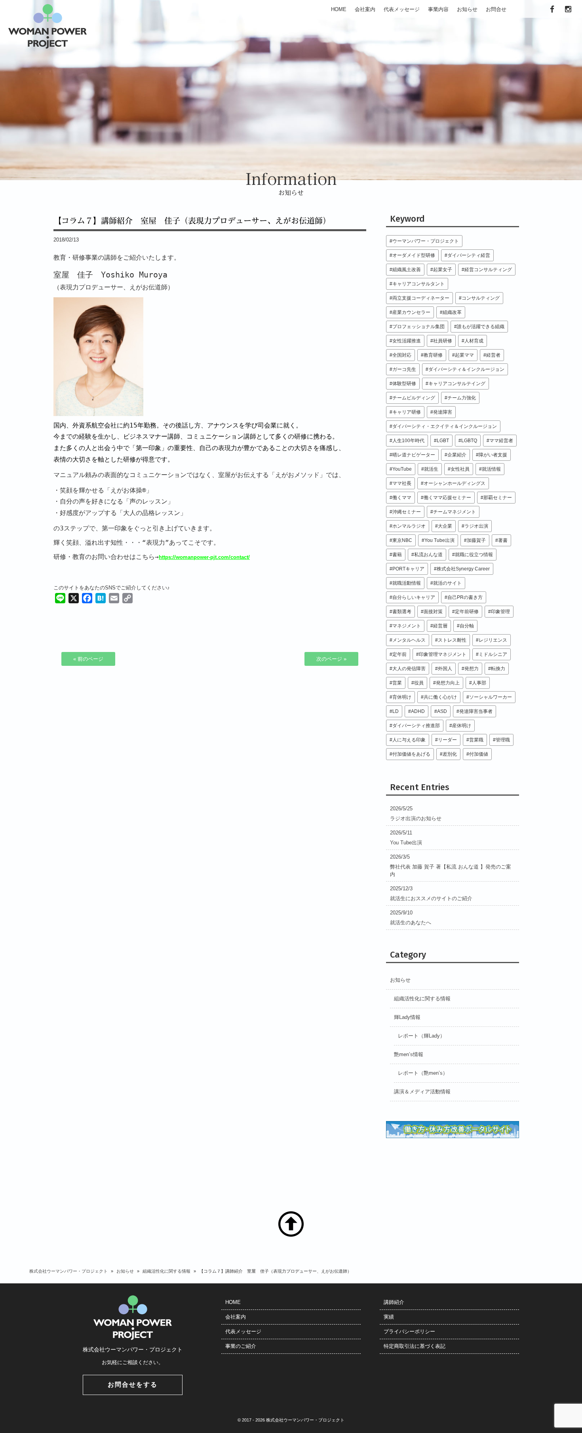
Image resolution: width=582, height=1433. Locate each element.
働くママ (401, 497)
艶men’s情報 (408, 1054)
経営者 (493, 354)
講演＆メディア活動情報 (422, 1092)
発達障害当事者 (476, 711)
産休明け (461, 725)
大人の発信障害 (409, 668)
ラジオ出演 (476, 525)
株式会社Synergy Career (463, 568)
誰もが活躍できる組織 (480, 326)
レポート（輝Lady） (421, 1036)
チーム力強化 (461, 397)
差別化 (450, 753)
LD (395, 711)
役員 (419, 682)
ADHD (418, 711)
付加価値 (478, 753)
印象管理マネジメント (442, 654)
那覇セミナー (497, 497)
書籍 (397, 554)
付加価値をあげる (411, 753)
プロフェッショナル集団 (418, 326)
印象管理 (500, 611)
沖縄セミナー (406, 511)
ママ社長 (401, 483)
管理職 (503, 739)
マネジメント (406, 625)
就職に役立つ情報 (474, 554)
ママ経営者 (501, 440)
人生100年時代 (408, 440)
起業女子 (442, 269)
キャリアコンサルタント (418, 283)
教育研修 (433, 354)
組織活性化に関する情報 (422, 999)
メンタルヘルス (409, 639)
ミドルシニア (493, 654)
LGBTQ (469, 440)
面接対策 (433, 611)
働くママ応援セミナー (447, 497)
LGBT (443, 440)
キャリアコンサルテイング (456, 383)
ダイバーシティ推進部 (416, 725)
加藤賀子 (476, 540)
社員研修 (442, 340)
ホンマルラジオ (409, 525)
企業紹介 (456, 454)
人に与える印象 (409, 739)
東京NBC (402, 540)
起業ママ (464, 354)
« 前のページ (88, 659)
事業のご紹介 (240, 1346)
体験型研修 (404, 383)
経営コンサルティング (488, 269)
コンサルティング (481, 297)
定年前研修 (467, 611)
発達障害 (442, 411)
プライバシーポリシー (409, 1331)
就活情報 (491, 468)
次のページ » (331, 659)
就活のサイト (447, 582)
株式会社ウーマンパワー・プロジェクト (68, 1271)
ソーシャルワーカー (490, 696)
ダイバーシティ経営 (468, 255)
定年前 (399, 654)
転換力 (498, 668)
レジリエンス (493, 639)
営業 (397, 682)
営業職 (476, 739)
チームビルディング (413, 397)
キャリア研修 (406, 411)
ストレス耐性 (452, 639)
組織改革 (452, 312)
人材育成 (473, 340)
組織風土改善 (406, 269)
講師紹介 (394, 1302)
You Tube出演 (439, 540)
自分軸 (467, 625)
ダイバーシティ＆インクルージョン (466, 369)
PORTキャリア (408, 568)
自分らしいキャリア (413, 597)
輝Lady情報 (407, 1017)
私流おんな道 (428, 554)
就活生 (431, 468)
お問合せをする (133, 1384)
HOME (233, 1302)
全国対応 (401, 354)
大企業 (445, 525)
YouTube (402, 468)
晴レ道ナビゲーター (413, 454)
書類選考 (401, 611)
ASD (442, 711)
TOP (291, 1224)
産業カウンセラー (411, 312)
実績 (389, 1317)
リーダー (447, 739)
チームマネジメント (454, 511)
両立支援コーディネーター (420, 297)
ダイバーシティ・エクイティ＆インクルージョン (444, 426)
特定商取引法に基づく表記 (414, 1346)
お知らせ (400, 980)
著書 (503, 540)
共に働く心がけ (440, 696)
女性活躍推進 (406, 340)
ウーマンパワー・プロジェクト (425, 240)
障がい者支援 (493, 454)
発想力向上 (448, 682)
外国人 (445, 668)
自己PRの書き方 (465, 597)
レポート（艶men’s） (423, 1073)
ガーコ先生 (404, 369)
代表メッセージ (243, 1331)
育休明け (401, 696)
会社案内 (235, 1317)
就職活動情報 (406, 582)
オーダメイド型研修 (413, 255)
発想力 (471, 668)
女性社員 (460, 468)
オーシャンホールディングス (454, 483)
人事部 (479, 682)
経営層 (440, 625)
